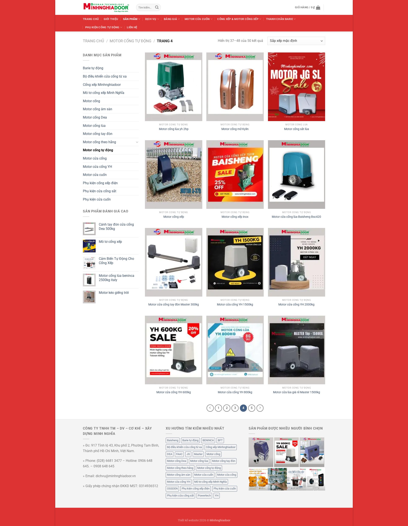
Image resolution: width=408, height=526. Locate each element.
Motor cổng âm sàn (97, 109)
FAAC (179, 454)
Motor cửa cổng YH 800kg (235, 392)
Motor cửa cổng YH (97, 167)
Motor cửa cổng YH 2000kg (296, 304)
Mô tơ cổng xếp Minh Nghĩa (103, 93)
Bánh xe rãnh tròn (277, 479)
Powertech (204, 495)
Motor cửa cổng (95, 158)
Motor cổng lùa (94, 126)
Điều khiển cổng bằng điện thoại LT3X (315, 487)
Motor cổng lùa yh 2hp (173, 129)
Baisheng (172, 440)
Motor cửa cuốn (95, 175)
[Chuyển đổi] (137, 141)
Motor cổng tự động (130, 41)
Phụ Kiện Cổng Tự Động (102, 27)
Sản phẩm (130, 19)
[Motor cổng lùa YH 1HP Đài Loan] (312, 452)
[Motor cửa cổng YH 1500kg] (235, 262)
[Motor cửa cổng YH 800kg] (235, 350)
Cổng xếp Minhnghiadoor (102, 85)
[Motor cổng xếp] (173, 174)
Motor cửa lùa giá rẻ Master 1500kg (296, 392)
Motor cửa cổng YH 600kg (173, 392)
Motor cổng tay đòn (97, 134)
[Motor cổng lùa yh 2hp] (173, 86)
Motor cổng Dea (95, 117)
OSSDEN (172, 488)
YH (216, 495)
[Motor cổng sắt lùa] (296, 86)
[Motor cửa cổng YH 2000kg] (296, 262)
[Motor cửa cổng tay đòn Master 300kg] (173, 262)
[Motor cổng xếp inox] (235, 174)
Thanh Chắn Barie (279, 19)
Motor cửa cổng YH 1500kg (235, 304)
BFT (220, 440)
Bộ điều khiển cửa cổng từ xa (105, 76)
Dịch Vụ (150, 19)
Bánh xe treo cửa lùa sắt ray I (258, 483)
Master (198, 454)
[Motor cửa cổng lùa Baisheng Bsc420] (296, 174)
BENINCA (208, 440)
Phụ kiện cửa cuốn (97, 199)
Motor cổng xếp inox (235, 217)
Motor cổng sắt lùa (296, 129)
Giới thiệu (111, 19)
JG (188, 454)
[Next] (322, 452)
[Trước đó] (210, 408)
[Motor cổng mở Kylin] (235, 86)
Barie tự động (93, 68)
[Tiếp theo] (260, 408)
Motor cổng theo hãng (99, 142)
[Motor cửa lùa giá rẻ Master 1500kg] (296, 350)
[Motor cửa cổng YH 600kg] (173, 350)
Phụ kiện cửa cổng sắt (99, 191)
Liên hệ (132, 27)
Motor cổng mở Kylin (235, 129)
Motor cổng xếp (173, 217)
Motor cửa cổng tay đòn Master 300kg (173, 304)
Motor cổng (91, 101)
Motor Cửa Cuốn (197, 19)
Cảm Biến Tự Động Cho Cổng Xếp (296, 487)
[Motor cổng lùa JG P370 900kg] (261, 452)
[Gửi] (156, 7)
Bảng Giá (170, 19)
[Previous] (250, 452)
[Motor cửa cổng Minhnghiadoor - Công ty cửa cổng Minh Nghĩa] (106, 7)
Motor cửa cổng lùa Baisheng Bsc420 (296, 217)
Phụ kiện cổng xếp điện (100, 183)
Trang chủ (91, 19)
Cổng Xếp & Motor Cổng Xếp (237, 19)
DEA (169, 454)
